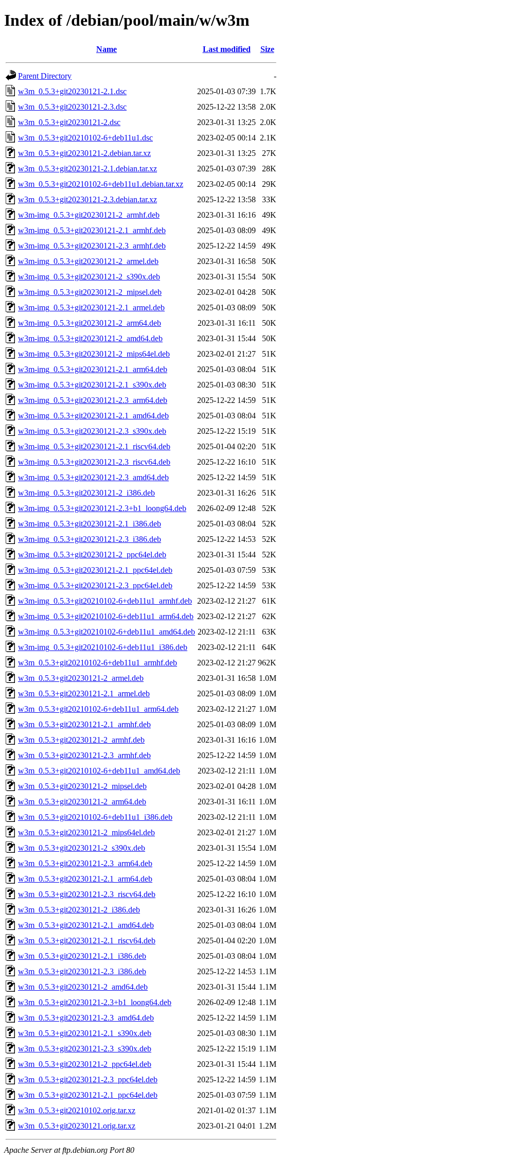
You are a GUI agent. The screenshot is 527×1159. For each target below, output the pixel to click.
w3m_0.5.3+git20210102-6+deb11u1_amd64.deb (99, 770)
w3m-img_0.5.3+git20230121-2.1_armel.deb (91, 307)
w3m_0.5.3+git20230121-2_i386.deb (79, 909)
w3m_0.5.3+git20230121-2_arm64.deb (82, 801)
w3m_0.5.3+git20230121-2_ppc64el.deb (84, 1064)
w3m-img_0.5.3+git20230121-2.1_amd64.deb (93, 415)
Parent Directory (45, 76)
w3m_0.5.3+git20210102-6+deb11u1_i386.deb (95, 817)
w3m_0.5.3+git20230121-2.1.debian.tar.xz (87, 168)
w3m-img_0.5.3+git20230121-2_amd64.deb (90, 338)
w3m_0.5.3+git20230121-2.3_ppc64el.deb (87, 1079)
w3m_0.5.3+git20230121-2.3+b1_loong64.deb (94, 1002)
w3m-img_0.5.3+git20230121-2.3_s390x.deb (92, 431)
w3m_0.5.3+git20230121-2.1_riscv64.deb (86, 940)
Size (267, 49)
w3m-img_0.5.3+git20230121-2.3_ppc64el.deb (95, 585)
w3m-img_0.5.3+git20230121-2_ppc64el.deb (92, 554)
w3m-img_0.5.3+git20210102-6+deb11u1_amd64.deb (106, 631)
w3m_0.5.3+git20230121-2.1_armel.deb (84, 693)
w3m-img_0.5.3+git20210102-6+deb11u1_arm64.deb (106, 616)
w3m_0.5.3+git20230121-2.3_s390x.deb (84, 1048)
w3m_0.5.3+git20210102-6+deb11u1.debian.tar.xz (100, 184)
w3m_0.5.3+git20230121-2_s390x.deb (81, 848)
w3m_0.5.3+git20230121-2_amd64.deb (83, 986)
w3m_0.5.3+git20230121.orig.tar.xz (76, 1125)
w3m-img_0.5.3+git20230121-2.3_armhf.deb (92, 245)
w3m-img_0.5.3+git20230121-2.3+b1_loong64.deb (102, 508)
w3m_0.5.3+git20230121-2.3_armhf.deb (84, 755)
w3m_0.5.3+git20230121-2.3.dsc (72, 106)
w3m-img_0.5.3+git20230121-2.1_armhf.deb (92, 230)
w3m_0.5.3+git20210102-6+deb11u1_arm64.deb (98, 709)
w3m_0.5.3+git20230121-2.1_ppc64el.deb (87, 1095)
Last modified (227, 49)
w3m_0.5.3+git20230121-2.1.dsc (72, 91)
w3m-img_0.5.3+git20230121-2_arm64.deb (89, 323)
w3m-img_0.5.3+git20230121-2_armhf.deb (89, 214)
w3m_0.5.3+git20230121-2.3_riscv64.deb (86, 894)
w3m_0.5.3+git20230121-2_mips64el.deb (86, 832)
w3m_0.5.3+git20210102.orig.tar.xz (76, 1110)
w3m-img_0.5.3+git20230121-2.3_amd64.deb (93, 477)
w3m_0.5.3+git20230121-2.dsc (69, 122)
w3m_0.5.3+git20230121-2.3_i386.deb (82, 971)
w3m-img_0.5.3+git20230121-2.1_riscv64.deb (94, 446)
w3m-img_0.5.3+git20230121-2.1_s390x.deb (92, 384)
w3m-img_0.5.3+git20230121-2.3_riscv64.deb (94, 462)
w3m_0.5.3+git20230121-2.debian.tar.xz (84, 153)
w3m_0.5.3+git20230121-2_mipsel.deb (82, 786)
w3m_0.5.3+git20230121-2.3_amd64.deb (86, 1017)
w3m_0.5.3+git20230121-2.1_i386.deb (82, 956)
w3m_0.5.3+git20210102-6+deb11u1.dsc (85, 137)
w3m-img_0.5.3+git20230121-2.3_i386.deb (89, 539)
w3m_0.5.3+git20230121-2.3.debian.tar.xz (87, 199)
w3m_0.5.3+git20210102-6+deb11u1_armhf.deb (97, 662)
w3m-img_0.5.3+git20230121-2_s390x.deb (89, 276)
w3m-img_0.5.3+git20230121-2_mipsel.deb (90, 292)
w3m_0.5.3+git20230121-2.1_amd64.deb (86, 925)
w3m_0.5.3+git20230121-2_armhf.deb (81, 739)
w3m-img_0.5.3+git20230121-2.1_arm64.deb (92, 369)
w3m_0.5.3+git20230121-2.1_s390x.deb (84, 1033)
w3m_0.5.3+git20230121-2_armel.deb (81, 678)
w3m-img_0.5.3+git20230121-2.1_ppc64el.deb (95, 570)
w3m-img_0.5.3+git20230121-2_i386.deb (86, 492)
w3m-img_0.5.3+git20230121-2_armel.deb (88, 261)
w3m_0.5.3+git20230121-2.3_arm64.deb (85, 863)
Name (106, 49)
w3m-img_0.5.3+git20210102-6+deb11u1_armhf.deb (105, 600)
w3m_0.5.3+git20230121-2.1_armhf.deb (84, 724)
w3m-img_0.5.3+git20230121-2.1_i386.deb (89, 523)
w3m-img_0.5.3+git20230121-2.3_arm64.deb (92, 400)
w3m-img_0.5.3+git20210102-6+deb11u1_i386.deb (102, 647)
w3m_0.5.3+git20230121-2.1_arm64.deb (85, 878)
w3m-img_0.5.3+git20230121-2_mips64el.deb (94, 353)
